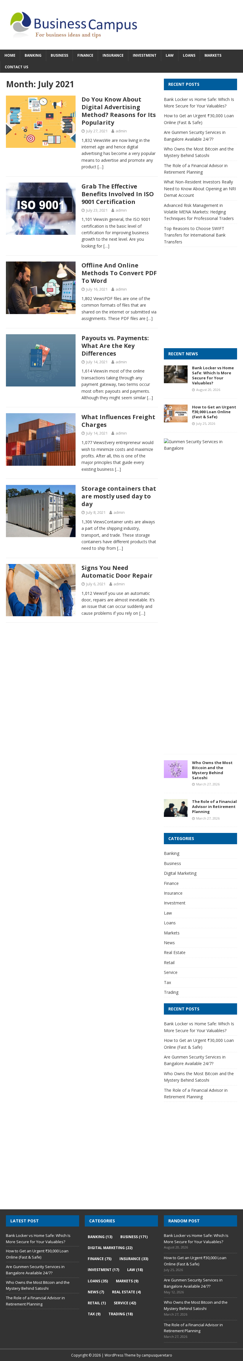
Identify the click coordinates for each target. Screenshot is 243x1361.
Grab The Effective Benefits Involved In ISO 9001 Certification (117, 194)
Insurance (113, 55)
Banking (33, 55)
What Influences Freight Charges (118, 421)
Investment (144, 55)
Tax (167, 982)
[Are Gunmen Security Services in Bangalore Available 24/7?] (198, 448)
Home (9, 55)
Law (170, 55)
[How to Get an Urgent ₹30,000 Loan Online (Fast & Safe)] (176, 419)
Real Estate (175, 952)
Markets (212, 55)
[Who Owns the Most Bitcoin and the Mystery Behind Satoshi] (176, 774)
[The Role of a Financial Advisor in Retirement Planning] (176, 813)
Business (59, 55)
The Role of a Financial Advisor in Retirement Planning (214, 806)
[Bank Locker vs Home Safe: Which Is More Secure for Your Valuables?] (176, 380)
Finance (85, 55)
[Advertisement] (203, 303)
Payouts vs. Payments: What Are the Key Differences (115, 345)
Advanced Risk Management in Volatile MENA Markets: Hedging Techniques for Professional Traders (199, 211)
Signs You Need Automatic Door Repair (117, 571)
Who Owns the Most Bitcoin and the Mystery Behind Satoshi (212, 770)
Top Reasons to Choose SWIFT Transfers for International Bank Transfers (195, 235)
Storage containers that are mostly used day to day (118, 496)
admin (121, 131)
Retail (169, 962)
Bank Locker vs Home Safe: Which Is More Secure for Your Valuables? (213, 375)
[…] (100, 166)
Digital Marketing (180, 873)
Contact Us (16, 66)
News (169, 942)
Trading (171, 992)
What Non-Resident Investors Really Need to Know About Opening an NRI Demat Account (200, 188)
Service (171, 972)
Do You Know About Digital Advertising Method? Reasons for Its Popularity (118, 110)
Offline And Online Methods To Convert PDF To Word (119, 273)
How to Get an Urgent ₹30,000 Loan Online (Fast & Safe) (214, 412)
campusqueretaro (157, 1355)
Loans (189, 55)
